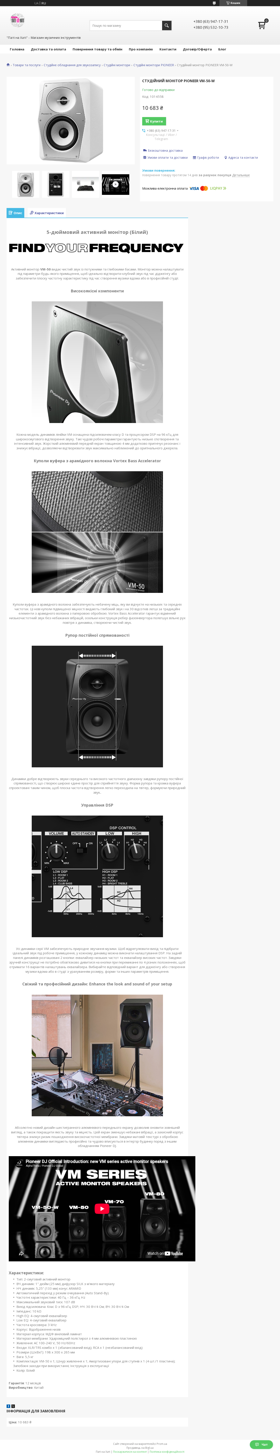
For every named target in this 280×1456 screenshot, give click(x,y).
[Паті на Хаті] (17, 20)
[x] (13, 1406)
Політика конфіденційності (167, 1452)
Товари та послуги (26, 65)
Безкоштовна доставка (165, 150)
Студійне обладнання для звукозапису (72, 65)
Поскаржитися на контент (130, 1452)
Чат (265, 1444)
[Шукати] (167, 25)
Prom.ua (162, 1444)
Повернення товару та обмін (97, 49)
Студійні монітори (117, 65)
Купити (156, 121)
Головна (17, 49)
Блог (222, 49)
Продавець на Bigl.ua (140, 1448)
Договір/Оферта (197, 49)
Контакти (167, 49)
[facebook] (8, 1406)
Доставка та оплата (48, 49)
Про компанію (141, 49)
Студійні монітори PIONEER (153, 65)
